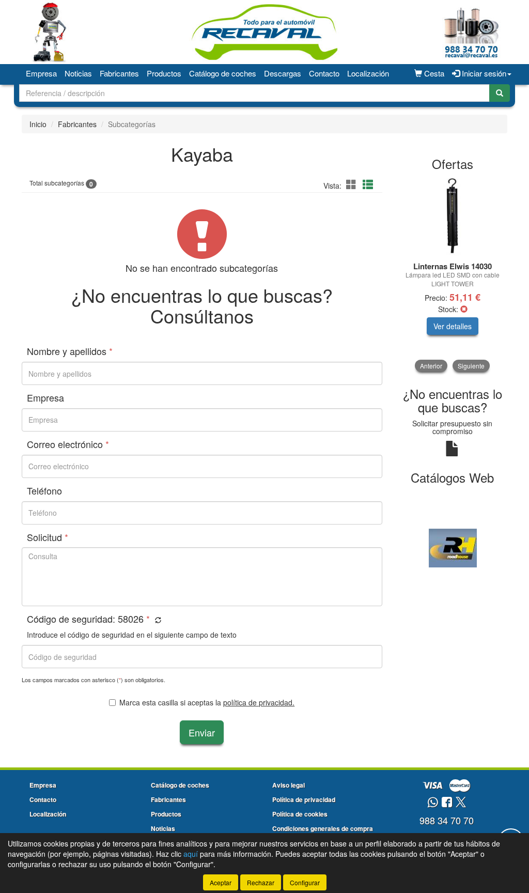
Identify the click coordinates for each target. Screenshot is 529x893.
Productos (164, 73)
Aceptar (220, 882)
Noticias (78, 73)
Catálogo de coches (222, 73)
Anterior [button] (431, 365)
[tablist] (453, 275)
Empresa (41, 73)
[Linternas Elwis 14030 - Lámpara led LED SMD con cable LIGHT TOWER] (452, 217)
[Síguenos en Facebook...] (447, 802)
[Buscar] (499, 93)
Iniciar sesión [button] (483, 73)
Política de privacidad (303, 799)
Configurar (305, 882)
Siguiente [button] (471, 365)
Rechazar (260, 882)
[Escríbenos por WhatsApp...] (432, 802)
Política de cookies (300, 814)
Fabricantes (119, 73)
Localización (368, 73)
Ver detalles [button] (452, 326)
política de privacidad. (258, 702)
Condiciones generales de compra (322, 828)
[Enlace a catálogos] (453, 546)
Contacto (324, 73)
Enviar (202, 732)
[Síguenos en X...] (461, 802)
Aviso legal (288, 785)
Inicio (37, 124)
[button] (353, 184)
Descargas (282, 73)
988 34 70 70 (446, 820)
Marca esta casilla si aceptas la (206, 702)
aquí (190, 854)
